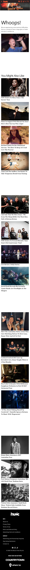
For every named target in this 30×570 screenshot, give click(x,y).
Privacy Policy (6, 524)
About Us (5, 521)
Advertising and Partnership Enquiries (13, 538)
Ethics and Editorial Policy (10, 529)
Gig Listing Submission (9, 541)
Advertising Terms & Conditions (11, 532)
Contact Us (6, 543)
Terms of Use (6, 526)
